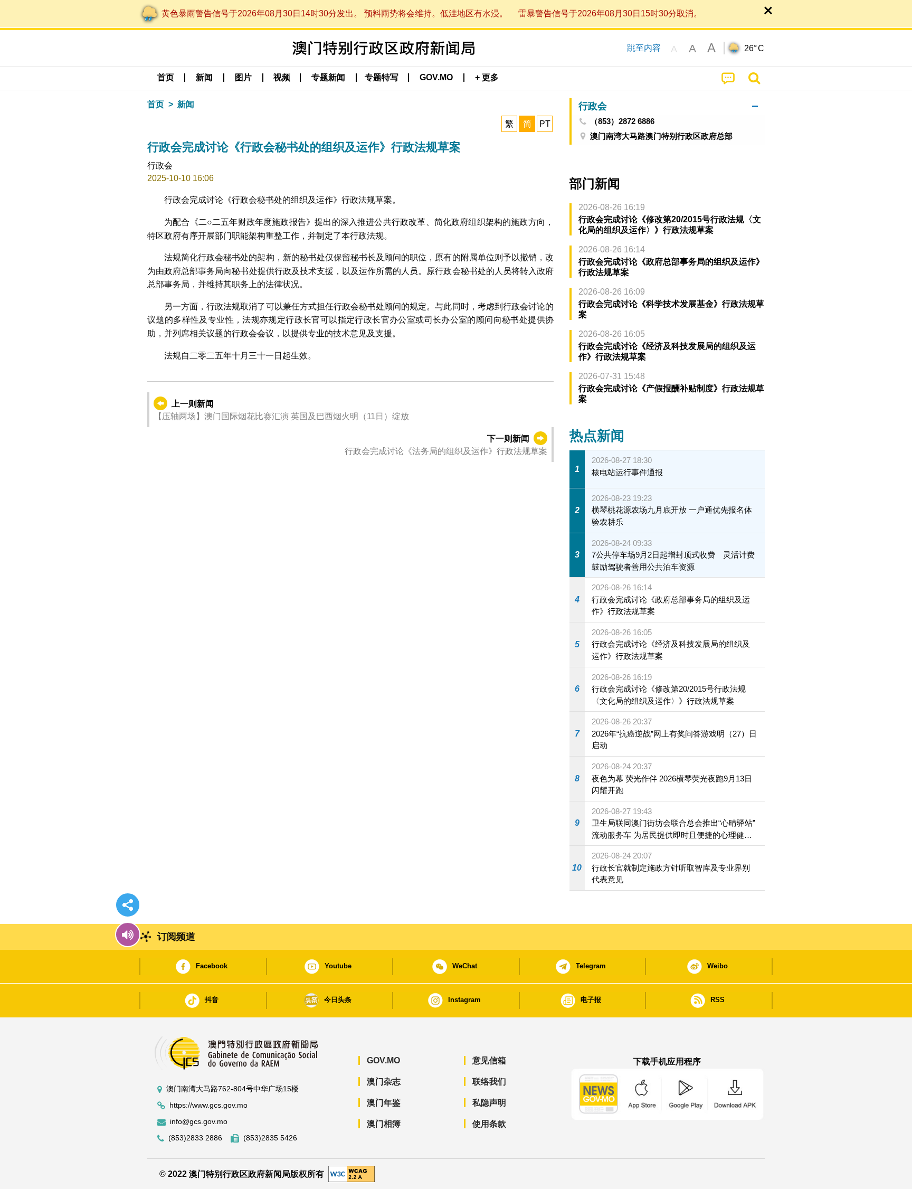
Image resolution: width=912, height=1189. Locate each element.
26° (754, 48)
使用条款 (489, 1123)
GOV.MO (383, 1060)
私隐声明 (489, 1102)
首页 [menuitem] (165, 77)
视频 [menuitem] (281, 77)
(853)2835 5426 (270, 1138)
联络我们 (489, 1081)
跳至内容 (644, 47)
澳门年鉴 (384, 1102)
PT (544, 123)
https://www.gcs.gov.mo (208, 1105)
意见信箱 (489, 1060)
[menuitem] (204, 77)
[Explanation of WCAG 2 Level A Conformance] (351, 1173)
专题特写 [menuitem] (381, 77)
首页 (155, 104)
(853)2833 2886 (195, 1138)
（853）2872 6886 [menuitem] (622, 121)
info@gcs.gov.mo (198, 1122)
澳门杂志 (384, 1081)
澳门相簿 (384, 1123)
